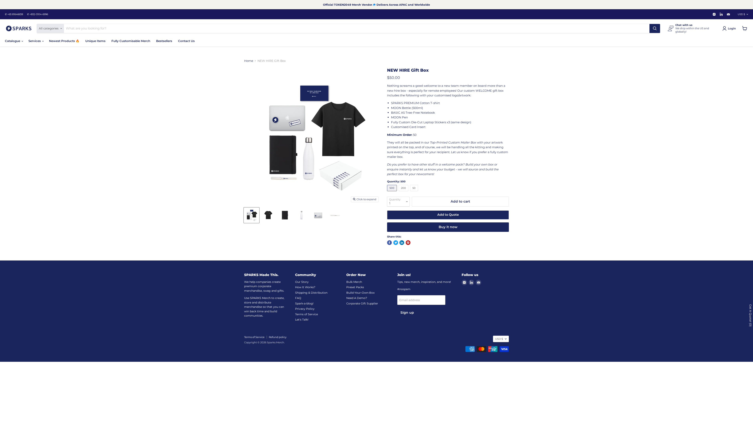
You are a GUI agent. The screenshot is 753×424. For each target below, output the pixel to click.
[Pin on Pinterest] (408, 242)
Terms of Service (306, 314)
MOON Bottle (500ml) (407, 108)
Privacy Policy (305, 309)
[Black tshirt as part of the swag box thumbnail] (268, 215)
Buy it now (448, 227)
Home (248, 60)
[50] (414, 192)
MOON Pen (399, 117)
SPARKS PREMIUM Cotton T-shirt (415, 103)
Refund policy (277, 337)
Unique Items (95, 41)
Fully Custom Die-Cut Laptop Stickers (418, 122)
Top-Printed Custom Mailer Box (453, 142)
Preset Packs (355, 287)
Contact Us (186, 41)
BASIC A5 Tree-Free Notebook (413, 112)
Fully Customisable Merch (130, 41)
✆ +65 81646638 (14, 14)
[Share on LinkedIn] (401, 242)
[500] (392, 192)
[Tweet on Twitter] (395, 242)
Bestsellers (164, 41)
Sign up (407, 312)
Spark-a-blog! (304, 303)
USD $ (741, 14)
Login (732, 28)
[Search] (654, 28)
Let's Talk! (301, 319)
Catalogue (13, 41)
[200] (404, 192)
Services (35, 41)
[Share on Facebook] (389, 242)
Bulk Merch (354, 282)
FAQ (298, 298)
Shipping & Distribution (311, 292)
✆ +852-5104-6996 (37, 14)
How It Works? (305, 287)
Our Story (302, 282)
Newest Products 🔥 (64, 41)
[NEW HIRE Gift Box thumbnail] (285, 215)
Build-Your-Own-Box (360, 292)
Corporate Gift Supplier (362, 303)
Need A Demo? (356, 298)
